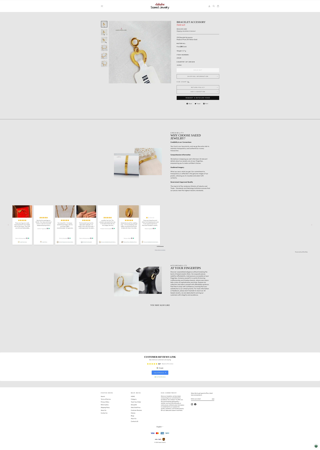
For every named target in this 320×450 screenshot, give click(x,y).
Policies (133, 413)
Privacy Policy (105, 402)
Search (103, 396)
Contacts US (134, 421)
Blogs (132, 416)
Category (134, 399)
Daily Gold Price (135, 407)
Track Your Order (136, 402)
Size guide (134, 404)
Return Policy (198, 87)
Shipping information (198, 76)
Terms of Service (106, 399)
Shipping (179, 31)
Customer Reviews (136, 410)
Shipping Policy (105, 407)
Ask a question (198, 91)
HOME (133, 396)
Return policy (105, 404)
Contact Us (104, 413)
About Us (103, 410)
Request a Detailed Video (198, 98)
